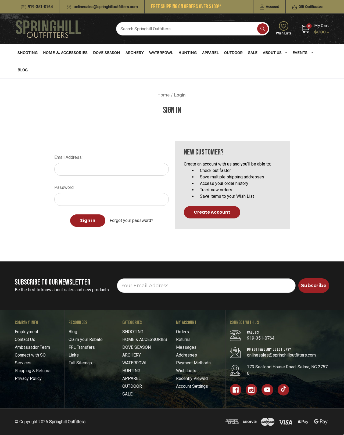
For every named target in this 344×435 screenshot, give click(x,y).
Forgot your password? (131, 220)
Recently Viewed (192, 378)
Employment (26, 331)
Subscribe (314, 286)
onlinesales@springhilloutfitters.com (105, 6)
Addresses (186, 355)
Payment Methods (193, 362)
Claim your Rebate (86, 339)
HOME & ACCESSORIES (65, 52)
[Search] (262, 28)
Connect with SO (30, 355)
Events (299, 52)
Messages (186, 347)
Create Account (212, 212)
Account (272, 7)
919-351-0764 (40, 6)
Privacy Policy (28, 378)
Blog (22, 69)
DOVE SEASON (106, 52)
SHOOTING (27, 52)
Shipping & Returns (33, 370)
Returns (183, 339)
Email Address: (68, 157)
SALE (252, 52)
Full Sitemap (80, 362)
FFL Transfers (82, 347)
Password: (64, 187)
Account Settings (192, 386)
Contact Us (25, 339)
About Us (272, 52)
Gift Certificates (310, 7)
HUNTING (187, 52)
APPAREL (210, 52)
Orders (182, 331)
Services (23, 362)
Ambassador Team (32, 347)
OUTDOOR (233, 52)
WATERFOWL (161, 52)
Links (74, 355)
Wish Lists (284, 33)
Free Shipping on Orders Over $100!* (186, 6)
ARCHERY (135, 52)
